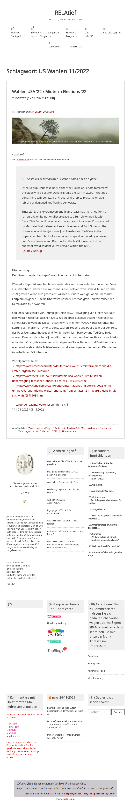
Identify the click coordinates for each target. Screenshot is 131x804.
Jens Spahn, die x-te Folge (66, 482)
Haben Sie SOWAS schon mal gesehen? (62, 473)
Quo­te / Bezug (32, 251)
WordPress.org (95, 678)
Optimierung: (104, 500)
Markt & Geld (73, 428)
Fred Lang (52, 489)
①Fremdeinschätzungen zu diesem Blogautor (45, 32)
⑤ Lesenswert (54, 44)
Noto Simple (69, 799)
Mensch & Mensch (90, 428)
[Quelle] (25, 492)
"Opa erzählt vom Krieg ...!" (41, 428)
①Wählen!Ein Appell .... (17, 32)
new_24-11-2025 (63, 697)
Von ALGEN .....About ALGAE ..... (57, 501)
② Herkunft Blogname (71, 32)
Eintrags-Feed (94, 663)
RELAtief (65, 12)
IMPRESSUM (76, 46)
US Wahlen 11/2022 (48, 431)
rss (8, 757)
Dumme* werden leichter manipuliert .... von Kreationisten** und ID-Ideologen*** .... (65, 724)
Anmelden (93, 656)
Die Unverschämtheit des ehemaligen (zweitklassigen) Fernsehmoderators (63, 544)
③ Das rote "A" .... (90, 32)
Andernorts (60, 428)
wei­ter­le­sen (46, 404)
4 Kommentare (69, 431)
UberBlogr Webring (57, 623)
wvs (52, 111)
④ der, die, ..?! (112, 32)
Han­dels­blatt (23, 159)
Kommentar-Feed (96, 670)
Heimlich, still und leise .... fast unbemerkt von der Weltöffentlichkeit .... (65, 710)
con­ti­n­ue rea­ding (26, 404)
